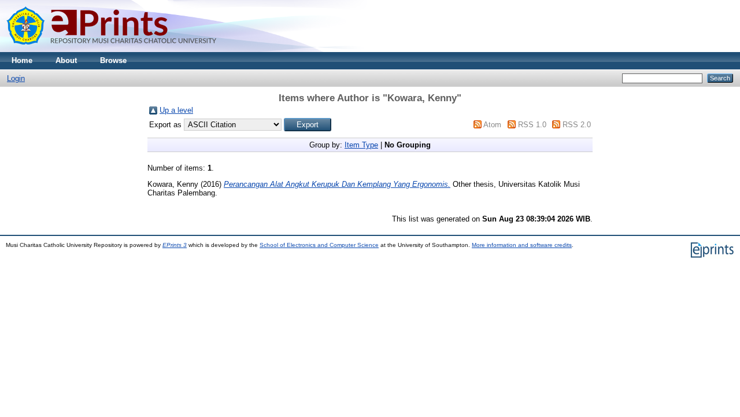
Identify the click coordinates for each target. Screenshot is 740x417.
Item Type (361, 145)
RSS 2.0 (577, 124)
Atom (492, 124)
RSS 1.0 (532, 124)
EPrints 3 (174, 245)
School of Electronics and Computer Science (319, 245)
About (66, 60)
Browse (113, 60)
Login (16, 78)
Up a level (176, 110)
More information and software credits (522, 245)
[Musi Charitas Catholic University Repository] (121, 49)
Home (22, 60)
